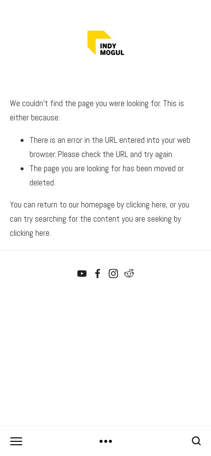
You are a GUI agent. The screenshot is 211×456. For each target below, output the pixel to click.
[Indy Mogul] (82, 273)
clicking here (146, 204)
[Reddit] (129, 273)
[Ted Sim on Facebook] (98, 273)
